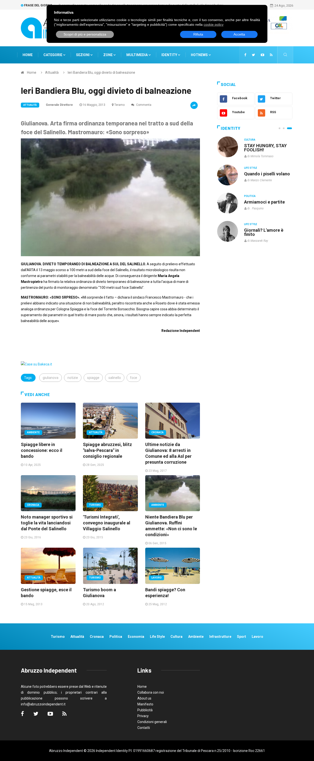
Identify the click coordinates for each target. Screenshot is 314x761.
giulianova (50, 378)
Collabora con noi (150, 692)
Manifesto (145, 704)
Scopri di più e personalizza (85, 34)
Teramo (119, 105)
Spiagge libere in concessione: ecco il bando (41, 450)
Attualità (52, 72)
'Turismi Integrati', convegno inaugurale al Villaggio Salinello (106, 522)
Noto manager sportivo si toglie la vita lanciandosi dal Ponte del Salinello (47, 522)
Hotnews (199, 55)
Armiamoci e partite (264, 202)
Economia (136, 637)
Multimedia (137, 55)
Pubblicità (145, 710)
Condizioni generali (152, 722)
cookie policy (213, 24)
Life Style (250, 168)
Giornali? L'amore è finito (263, 232)
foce (133, 378)
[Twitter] (253, 55)
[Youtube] (262, 55)
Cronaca (157, 432)
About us (144, 698)
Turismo (95, 505)
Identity (169, 55)
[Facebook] (245, 55)
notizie (72, 378)
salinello (114, 378)
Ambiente (33, 432)
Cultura (249, 139)
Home (28, 55)
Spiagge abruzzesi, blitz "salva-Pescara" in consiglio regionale (107, 450)
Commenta (143, 105)
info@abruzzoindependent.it (43, 704)
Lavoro (156, 577)
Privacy (143, 716)
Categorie (53, 55)
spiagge (93, 378)
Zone (108, 55)
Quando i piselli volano (267, 173)
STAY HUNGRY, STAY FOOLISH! (265, 147)
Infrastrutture (220, 637)
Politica (250, 196)
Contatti (143, 728)
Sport (241, 637)
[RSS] (271, 55)
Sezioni (83, 55)
